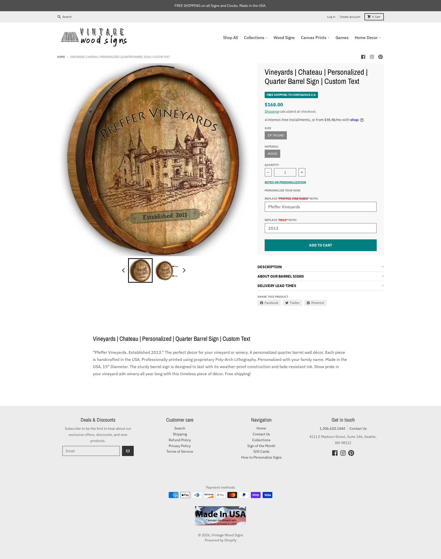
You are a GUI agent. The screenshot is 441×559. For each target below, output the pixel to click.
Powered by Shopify (221, 540)
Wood (272, 153)
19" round (276, 135)
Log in (331, 17)
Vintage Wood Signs (227, 535)
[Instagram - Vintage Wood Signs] (372, 57)
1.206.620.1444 (332, 428)
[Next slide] (183, 270)
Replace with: (281, 220)
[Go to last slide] (123, 270)
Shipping (272, 111)
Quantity (272, 165)
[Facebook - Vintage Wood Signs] (363, 57)
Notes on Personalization (285, 182)
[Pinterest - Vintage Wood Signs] (380, 57)
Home (61, 57)
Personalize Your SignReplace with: (291, 194)
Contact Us (358, 428)
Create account (350, 17)
